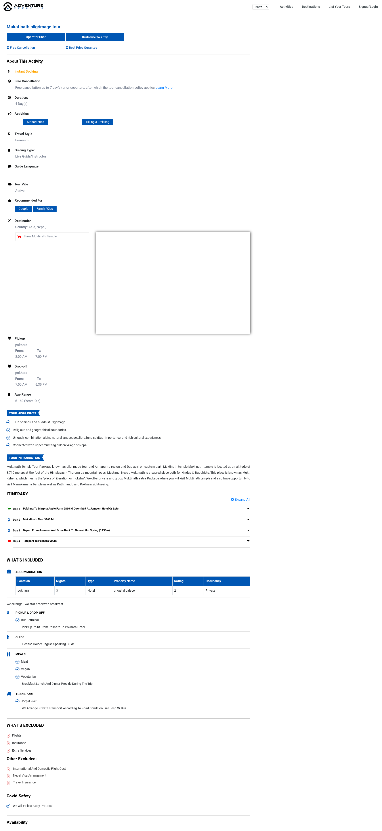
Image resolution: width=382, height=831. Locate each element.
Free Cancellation (22, 47)
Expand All (242, 500)
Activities (286, 6)
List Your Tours (339, 6)
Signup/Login (368, 6)
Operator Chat (36, 37)
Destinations (311, 6)
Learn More (164, 88)
